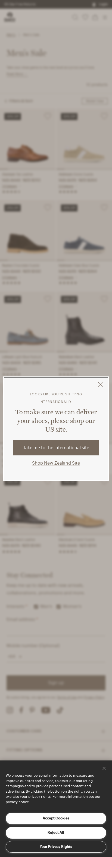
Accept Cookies (56, 818)
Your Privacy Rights (56, 846)
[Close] (104, 768)
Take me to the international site (56, 448)
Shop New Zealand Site (56, 463)
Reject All (56, 832)
